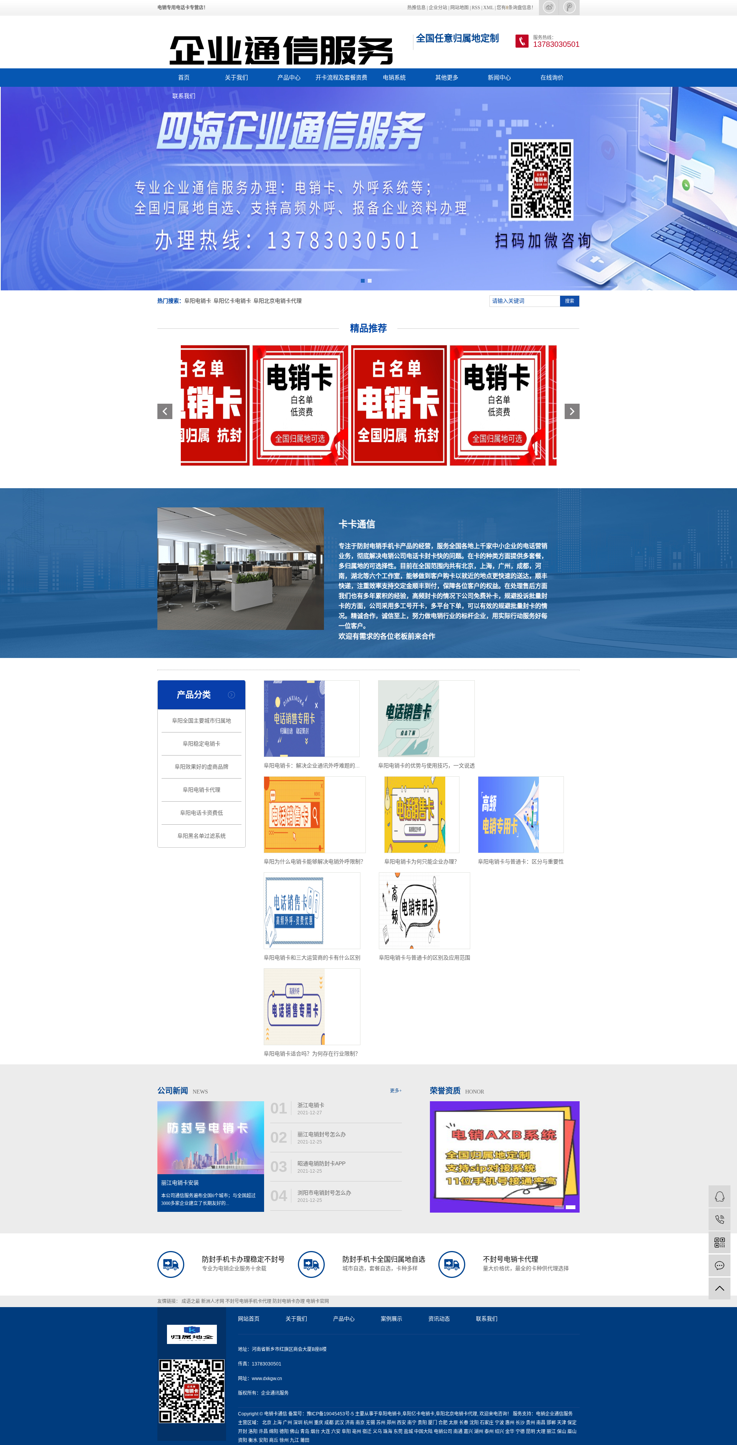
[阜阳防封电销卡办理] (455, 405)
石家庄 (487, 1422)
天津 (561, 1422)
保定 (572, 1422)
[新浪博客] (549, 7)
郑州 (391, 1422)
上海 (277, 1422)
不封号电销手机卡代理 (249, 1301)
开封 (242, 1431)
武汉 (339, 1422)
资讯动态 (439, 1319)
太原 (453, 1422)
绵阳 (273, 1431)
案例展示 (391, 1319)
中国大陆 (423, 1431)
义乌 (377, 1431)
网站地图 (459, 7)
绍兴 (499, 1431)
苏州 (380, 1422)
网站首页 (248, 1319)
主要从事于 (366, 1414)
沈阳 (474, 1422)
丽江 (551, 1431)
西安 (401, 1422)
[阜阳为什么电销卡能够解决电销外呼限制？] (315, 814)
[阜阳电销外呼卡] (356, 405)
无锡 (370, 1422)
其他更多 (446, 77)
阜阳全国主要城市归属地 (201, 721)
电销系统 (394, 77)
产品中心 (289, 77)
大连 (325, 1431)
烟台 (315, 1431)
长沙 (520, 1422)
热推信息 (416, 7)
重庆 (318, 1422)
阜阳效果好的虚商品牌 (201, 767)
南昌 (540, 1422)
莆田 (304, 1440)
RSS (476, 7)
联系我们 (183, 96)
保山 (561, 1431)
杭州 (308, 1422)
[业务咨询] (719, 1196)
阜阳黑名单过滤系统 (201, 836)
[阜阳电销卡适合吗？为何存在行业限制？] (312, 1006)
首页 (184, 77)
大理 (540, 1431)
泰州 (489, 1431)
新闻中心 (499, 77)
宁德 (520, 1431)
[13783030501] (719, 1219)
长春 (463, 1422)
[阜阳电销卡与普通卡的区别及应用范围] (424, 910)
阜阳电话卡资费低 (201, 813)
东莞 (398, 1431)
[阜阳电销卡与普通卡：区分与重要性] (521, 814)
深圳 (297, 1422)
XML (488, 7)
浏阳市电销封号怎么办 (324, 1193)
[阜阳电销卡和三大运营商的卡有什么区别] (312, 910)
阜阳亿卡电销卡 (232, 301)
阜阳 (346, 1431)
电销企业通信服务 (554, 1414)
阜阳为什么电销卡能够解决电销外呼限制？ (315, 861)
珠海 (387, 1431)
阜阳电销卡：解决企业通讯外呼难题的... (312, 765)
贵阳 (422, 1422)
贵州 (530, 1422)
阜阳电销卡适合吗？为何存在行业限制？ (312, 1054)
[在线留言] (719, 1265)
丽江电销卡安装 (180, 1183)
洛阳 (253, 1431)
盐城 (408, 1431)
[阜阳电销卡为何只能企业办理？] (421, 814)
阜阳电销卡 (197, 301)
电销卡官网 (317, 1301)
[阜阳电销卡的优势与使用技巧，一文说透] (426, 718)
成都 (329, 1422)
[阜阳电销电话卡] (553, 405)
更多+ (396, 1091)
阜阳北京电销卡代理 (277, 301)
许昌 (263, 1431)
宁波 (499, 1422)
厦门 (432, 1422)
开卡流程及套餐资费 (341, 77)
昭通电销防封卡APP (321, 1163)
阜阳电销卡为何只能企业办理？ (421, 861)
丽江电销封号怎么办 (321, 1134)
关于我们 (236, 77)
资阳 (242, 1440)
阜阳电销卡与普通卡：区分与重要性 (521, 861)
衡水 (253, 1440)
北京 (266, 1422)
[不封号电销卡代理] (368, 188)
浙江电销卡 (310, 1105)
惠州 (509, 1422)
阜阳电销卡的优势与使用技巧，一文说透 (426, 765)
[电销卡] (569, 7)
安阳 (263, 1440)
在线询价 (551, 77)
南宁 (411, 1422)
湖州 (478, 1431)
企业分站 (438, 7)
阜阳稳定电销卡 (201, 744)
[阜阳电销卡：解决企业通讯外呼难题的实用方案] (312, 718)
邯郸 (551, 1422)
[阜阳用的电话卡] (257, 405)
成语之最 (191, 1301)
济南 (349, 1422)
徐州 (284, 1440)
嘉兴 (468, 1431)
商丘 (273, 1440)
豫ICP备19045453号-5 (331, 1414)
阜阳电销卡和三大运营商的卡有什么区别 (312, 957)
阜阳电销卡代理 (201, 790)
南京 (360, 1422)
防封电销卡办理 (289, 1301)
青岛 (304, 1431)
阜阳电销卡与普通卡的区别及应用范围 (424, 957)
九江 (294, 1440)
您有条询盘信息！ (516, 7)
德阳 (284, 1431)
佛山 (294, 1431)
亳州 (356, 1431)
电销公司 (443, 1431)
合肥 (443, 1422)
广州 (287, 1422)
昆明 (530, 1431)
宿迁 (367, 1431)
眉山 (572, 1431)
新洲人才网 (213, 1301)
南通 (458, 1431)
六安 (335, 1431)
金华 (509, 1431)
